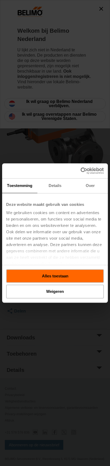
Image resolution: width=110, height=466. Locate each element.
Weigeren (55, 291)
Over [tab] (90, 185)
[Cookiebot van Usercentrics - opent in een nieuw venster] (80, 170)
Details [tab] (55, 185)
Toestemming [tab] (19, 185)
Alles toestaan (55, 276)
